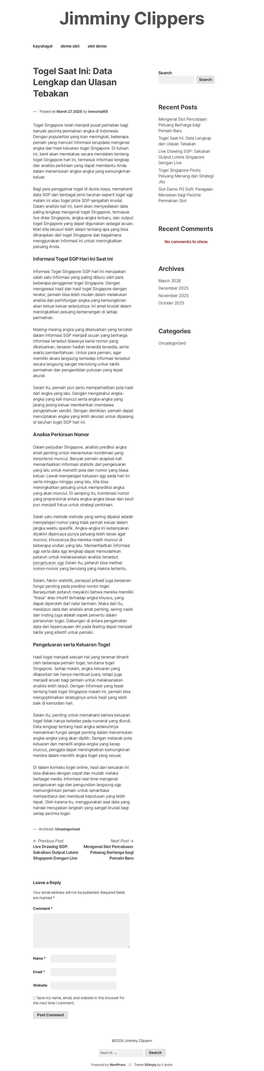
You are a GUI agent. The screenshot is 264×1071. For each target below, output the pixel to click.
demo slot (70, 46)
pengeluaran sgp (48, 562)
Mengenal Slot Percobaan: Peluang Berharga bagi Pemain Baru (182, 125)
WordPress (118, 1065)
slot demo (97, 46)
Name (39, 958)
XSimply (150, 1065)
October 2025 (171, 303)
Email (39, 972)
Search (165, 72)
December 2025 (173, 288)
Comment (43, 908)
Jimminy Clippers (132, 18)
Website (40, 985)
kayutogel (42, 46)
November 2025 (173, 295)
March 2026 (169, 280)
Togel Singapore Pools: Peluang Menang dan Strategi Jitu (186, 176)
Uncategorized (67, 829)
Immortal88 (98, 111)
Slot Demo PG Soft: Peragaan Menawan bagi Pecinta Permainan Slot (185, 195)
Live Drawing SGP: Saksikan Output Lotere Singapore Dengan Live (184, 157)
